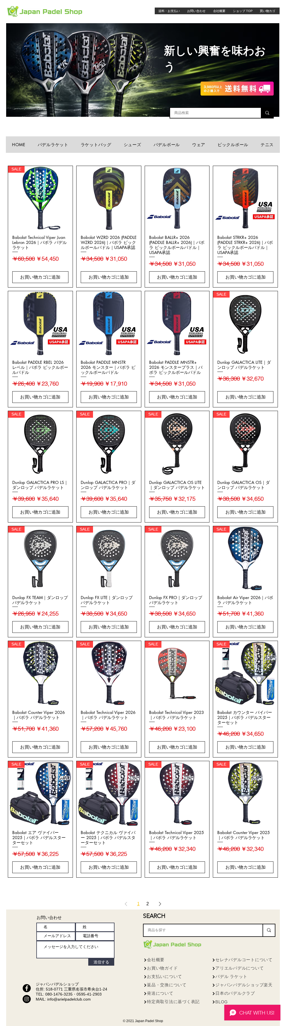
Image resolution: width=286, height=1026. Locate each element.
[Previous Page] (126, 903)
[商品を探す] (269, 930)
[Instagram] (27, 999)
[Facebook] (27, 988)
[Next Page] (160, 903)
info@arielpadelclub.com (69, 999)
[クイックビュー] (109, 198)
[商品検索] (267, 113)
